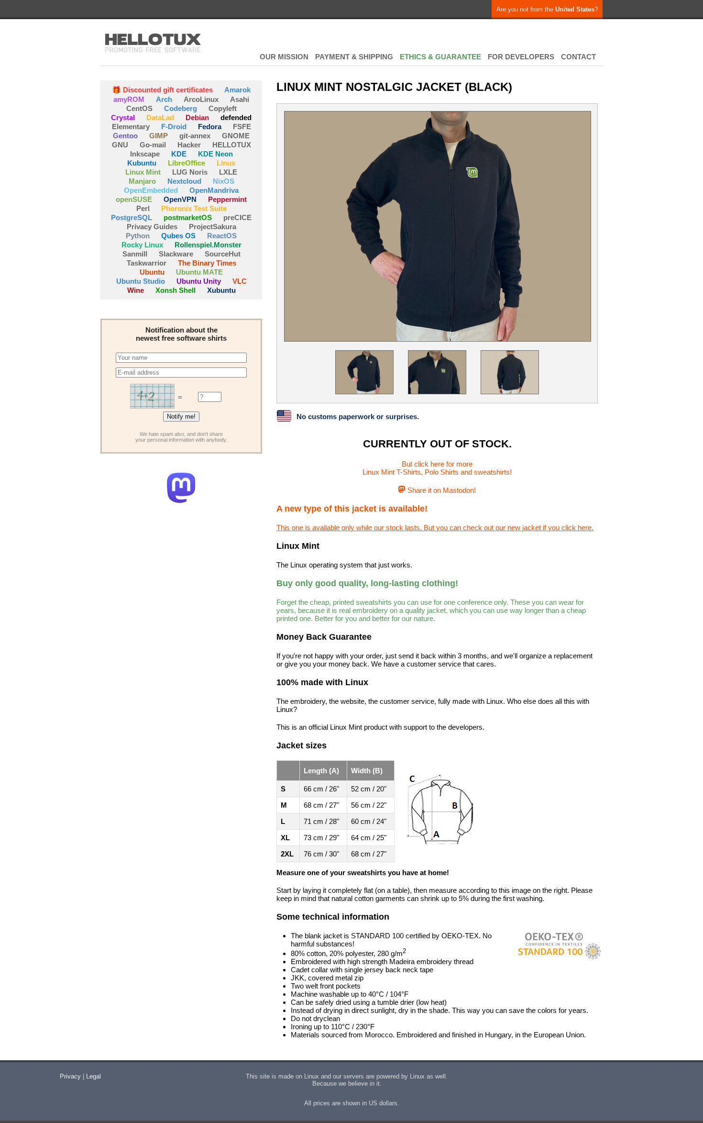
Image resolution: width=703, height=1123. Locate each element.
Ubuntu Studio (140, 281)
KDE (179, 154)
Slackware (176, 254)
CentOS (139, 108)
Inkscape (145, 154)
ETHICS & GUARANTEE (440, 57)
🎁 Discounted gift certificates (162, 90)
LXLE (228, 172)
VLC (239, 281)
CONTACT (578, 57)
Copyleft (223, 108)
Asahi (239, 99)
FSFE (242, 126)
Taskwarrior (146, 263)
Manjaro (142, 181)
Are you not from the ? (547, 9)
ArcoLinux (201, 99)
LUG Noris (190, 172)
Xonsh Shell (175, 290)
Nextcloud (184, 181)
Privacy (70, 1076)
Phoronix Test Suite (194, 208)
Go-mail (153, 145)
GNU (120, 145)
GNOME (236, 136)
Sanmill (134, 254)
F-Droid (174, 126)
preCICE (237, 217)
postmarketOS (188, 217)
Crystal (123, 117)
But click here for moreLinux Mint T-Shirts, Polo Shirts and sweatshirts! (437, 468)
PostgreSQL (131, 217)
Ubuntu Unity (198, 281)
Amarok (237, 90)
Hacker (189, 145)
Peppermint (227, 199)
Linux (226, 163)
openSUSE (134, 199)
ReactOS (222, 236)
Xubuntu (221, 290)
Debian (197, 117)
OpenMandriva (214, 190)
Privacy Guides (152, 226)
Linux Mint (143, 172)
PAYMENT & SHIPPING (354, 57)
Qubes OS (178, 236)
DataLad (160, 117)
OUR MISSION (284, 57)
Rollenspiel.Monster (208, 245)
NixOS (223, 181)
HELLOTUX (153, 43)
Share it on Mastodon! (440, 490)
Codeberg (180, 108)
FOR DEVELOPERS (521, 57)
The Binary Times (207, 263)
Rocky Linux (142, 245)
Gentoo (125, 136)
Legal (93, 1076)
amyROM (128, 99)
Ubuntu (152, 272)
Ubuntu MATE (199, 272)
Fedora (209, 126)
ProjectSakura (212, 226)
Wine (135, 290)
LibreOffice (186, 163)
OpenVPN (180, 199)
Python (138, 236)
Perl (143, 208)
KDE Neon (215, 154)
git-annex (194, 136)
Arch (164, 99)
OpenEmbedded (151, 190)
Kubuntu (141, 163)
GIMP (158, 136)
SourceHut (223, 254)
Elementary (131, 126)
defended (236, 117)
